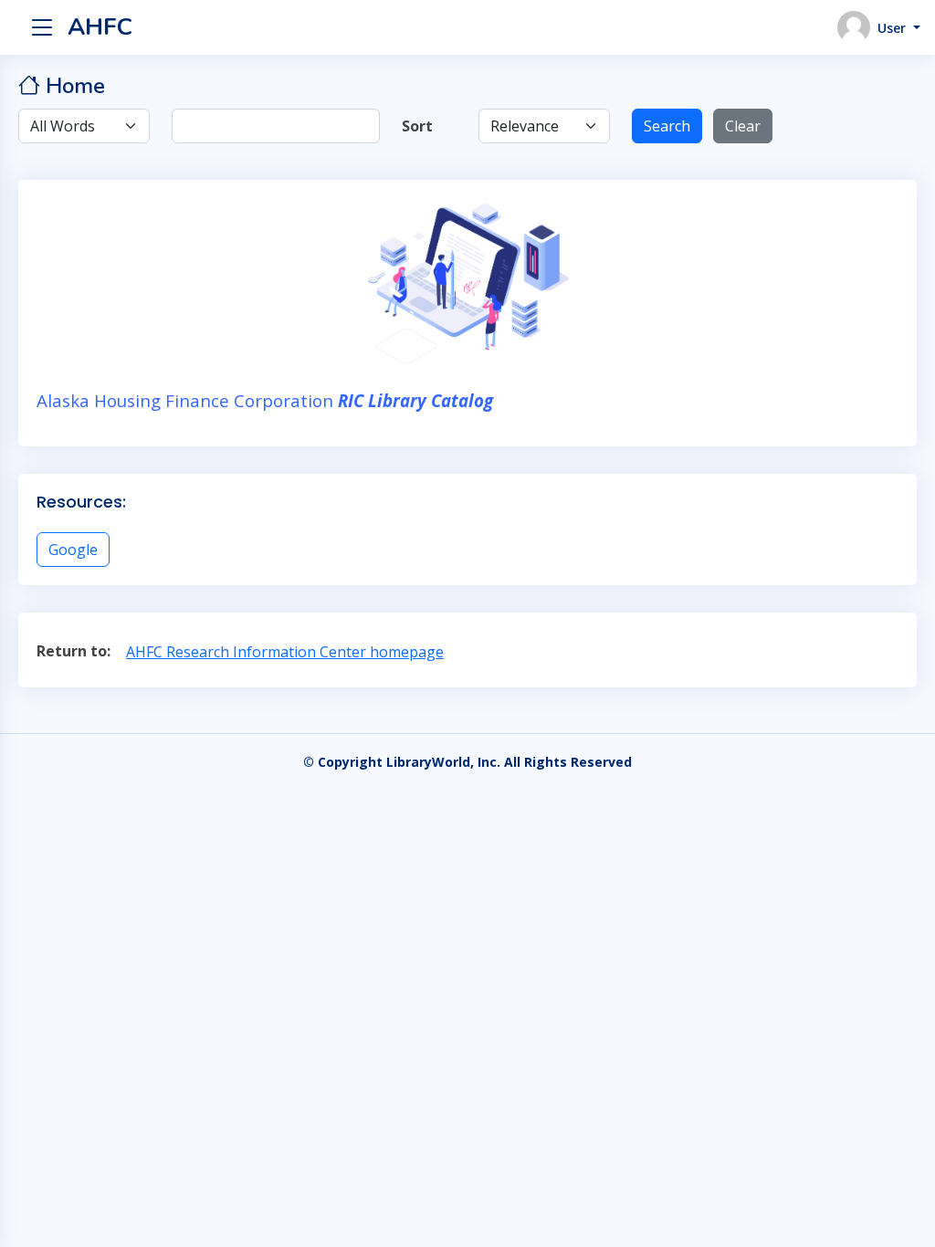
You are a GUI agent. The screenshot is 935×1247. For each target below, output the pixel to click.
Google (73, 550)
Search (667, 126)
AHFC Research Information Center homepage (285, 652)
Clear (743, 126)
